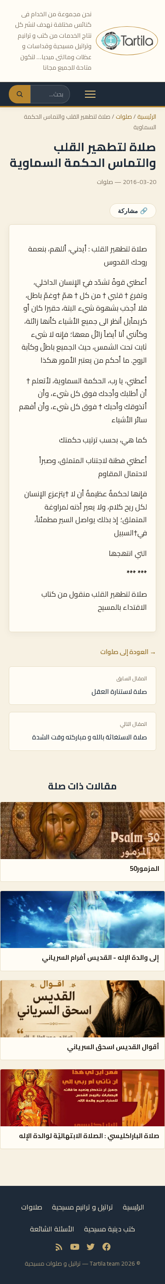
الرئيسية (146, 116)
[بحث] (19, 94)
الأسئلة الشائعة (52, 1228)
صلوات (124, 116)
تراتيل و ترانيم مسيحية (82, 1206)
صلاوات (31, 1206)
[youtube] (75, 1247)
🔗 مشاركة (133, 210)
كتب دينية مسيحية (109, 1228)
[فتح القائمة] (90, 94)
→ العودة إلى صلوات (128, 652)
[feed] (59, 1247)
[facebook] (106, 1247)
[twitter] (90, 1247)
